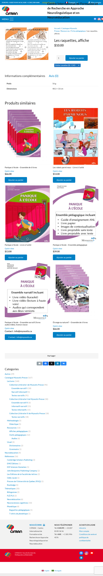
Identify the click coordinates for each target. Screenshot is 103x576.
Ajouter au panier (76, 58)
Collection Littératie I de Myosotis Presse (26, 385)
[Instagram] (86, 553)
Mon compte (84, 531)
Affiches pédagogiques (18, 431)
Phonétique (11, 506)
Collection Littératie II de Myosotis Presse (26, 399)
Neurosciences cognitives (17, 503)
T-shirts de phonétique (18, 513)
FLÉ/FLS (10, 496)
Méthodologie (13, 420)
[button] (71, 2)
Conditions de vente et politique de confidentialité (88, 537)
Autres (7, 374)
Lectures (10, 381)
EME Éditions (12, 463)
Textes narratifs (18, 395)
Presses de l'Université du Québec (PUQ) (24, 481)
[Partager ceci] (45, 363)
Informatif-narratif (19, 406)
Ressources (65, 31)
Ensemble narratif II (20, 402)
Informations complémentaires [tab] (25, 76)
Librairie (82, 528)
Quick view (9, 171)
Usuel (9, 442)
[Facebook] (95, 19)
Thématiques (10, 488)
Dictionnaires (14, 445)
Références (9, 456)
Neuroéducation (11, 453)
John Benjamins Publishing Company (22, 471)
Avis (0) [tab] (53, 76)
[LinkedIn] (81, 558)
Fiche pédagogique (78, 31)
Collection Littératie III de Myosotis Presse (27, 413)
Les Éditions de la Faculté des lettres (22, 474)
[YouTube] (92, 553)
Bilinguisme (12, 492)
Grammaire (14, 449)
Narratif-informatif (19, 392)
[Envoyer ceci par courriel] (39, 363)
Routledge (11, 485)
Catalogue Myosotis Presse (16, 377)
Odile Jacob (12, 478)
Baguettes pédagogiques (19, 510)
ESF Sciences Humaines (16, 467)
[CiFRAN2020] (10, 10)
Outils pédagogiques (17, 435)
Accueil (57, 28)
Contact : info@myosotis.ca (20, 337)
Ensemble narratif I (19, 388)
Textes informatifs (19, 410)
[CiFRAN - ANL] (14, 528)
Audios (14, 438)
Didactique (13, 424)
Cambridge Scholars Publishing (19, 460)
